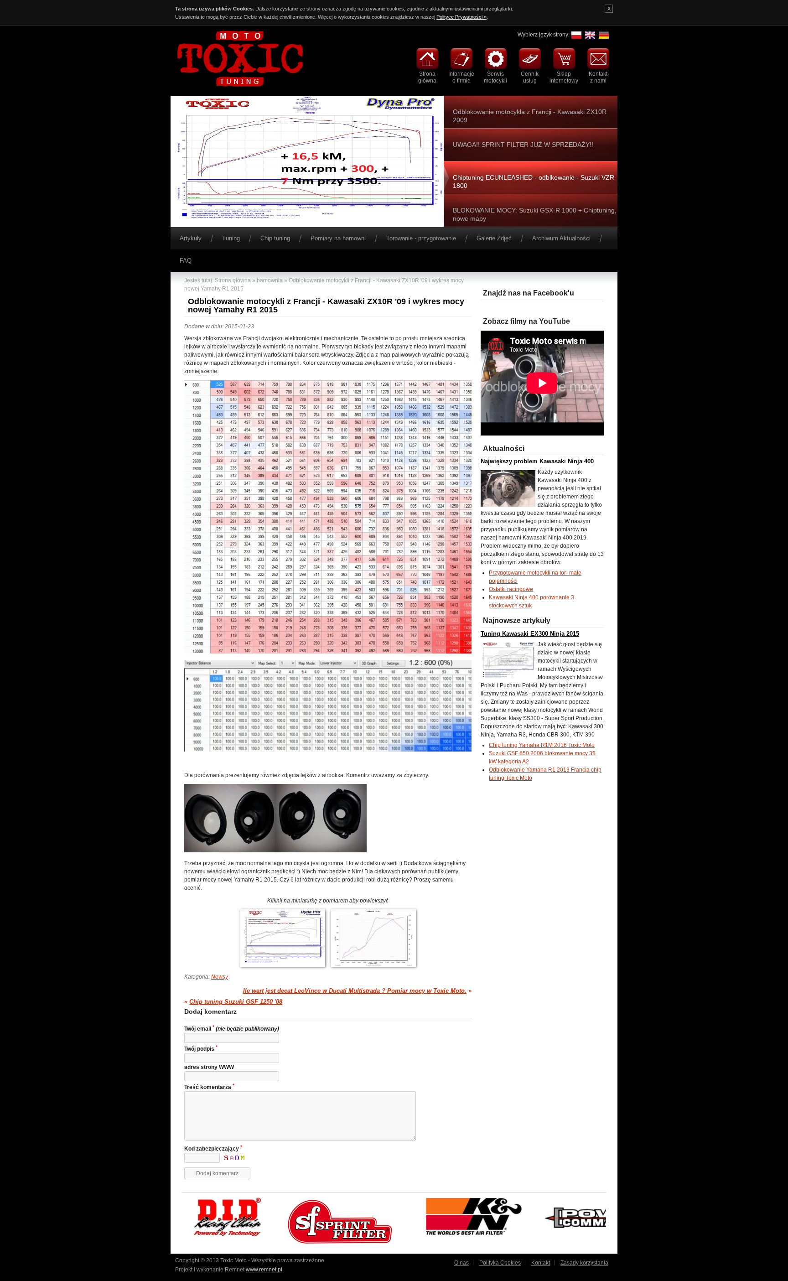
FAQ (186, 260)
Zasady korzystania (584, 1263)
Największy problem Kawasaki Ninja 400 (537, 461)
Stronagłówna (427, 77)
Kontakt (540, 1263)
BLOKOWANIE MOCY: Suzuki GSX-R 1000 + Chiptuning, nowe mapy (535, 214)
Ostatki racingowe (511, 589)
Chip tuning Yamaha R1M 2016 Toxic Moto (542, 745)
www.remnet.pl (264, 1269)
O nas (461, 1263)
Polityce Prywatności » (461, 17)
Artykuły (191, 238)
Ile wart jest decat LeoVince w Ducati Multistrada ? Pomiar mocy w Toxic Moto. (355, 990)
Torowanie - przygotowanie (421, 238)
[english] (590, 39)
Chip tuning (275, 238)
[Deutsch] (604, 39)
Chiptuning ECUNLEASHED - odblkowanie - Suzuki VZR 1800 (533, 181)
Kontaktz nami (598, 77)
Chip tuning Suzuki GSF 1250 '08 (235, 1001)
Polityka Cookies (500, 1263)
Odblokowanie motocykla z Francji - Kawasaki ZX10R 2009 (530, 116)
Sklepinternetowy (564, 77)
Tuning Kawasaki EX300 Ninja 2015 (530, 633)
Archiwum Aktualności (561, 238)
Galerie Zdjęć (494, 238)
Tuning (231, 238)
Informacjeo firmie (461, 77)
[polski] (576, 39)
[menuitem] (427, 66)
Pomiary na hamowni (338, 238)
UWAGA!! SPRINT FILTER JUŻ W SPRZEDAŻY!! (523, 144)
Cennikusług (530, 77)
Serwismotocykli (495, 77)
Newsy (219, 977)
